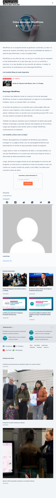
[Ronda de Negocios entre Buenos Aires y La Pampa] (15, 279)
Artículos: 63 (7, 261)
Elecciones (37, 345)
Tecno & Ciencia (36, 25)
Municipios (32, 347)
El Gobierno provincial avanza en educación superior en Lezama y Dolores (14, 332)
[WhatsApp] (32, 202)
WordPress (7, 196)
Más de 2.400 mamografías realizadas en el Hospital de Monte (18, 481)
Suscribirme (28, 183)
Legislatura (45, 345)
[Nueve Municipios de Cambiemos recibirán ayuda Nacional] (31, 338)
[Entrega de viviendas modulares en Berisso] (28, 395)
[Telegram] (40, 202)
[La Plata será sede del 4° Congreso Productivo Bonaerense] (15, 304)
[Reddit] (24, 202)
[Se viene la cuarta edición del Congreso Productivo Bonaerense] (41, 279)
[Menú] (52, 2)
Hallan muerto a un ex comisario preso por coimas (17, 338)
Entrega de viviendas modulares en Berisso (14, 422)
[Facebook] (7, 202)
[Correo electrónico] (49, 202)
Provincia (39, 347)
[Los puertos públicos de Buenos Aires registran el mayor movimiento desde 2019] (41, 304)
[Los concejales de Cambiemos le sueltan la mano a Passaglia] (31, 332)
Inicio (31, 345)
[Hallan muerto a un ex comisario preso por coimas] (5, 338)
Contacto (46, 347)
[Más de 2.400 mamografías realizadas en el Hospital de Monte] (28, 453)
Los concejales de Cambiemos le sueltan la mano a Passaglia (43, 332)
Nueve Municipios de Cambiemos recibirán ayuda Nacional (43, 338)
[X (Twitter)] (15, 202)
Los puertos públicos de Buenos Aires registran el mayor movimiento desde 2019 (40, 314)
